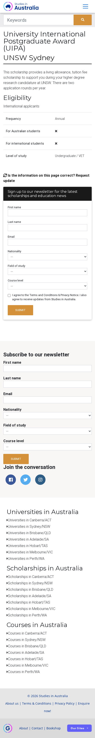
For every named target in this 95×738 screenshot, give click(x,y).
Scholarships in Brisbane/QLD (30, 589)
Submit (20, 310)
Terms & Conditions (36, 703)
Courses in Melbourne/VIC (28, 665)
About (23, 728)
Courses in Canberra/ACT (27, 633)
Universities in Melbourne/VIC (30, 552)
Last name (14, 222)
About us (12, 703)
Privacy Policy (64, 703)
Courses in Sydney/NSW (27, 639)
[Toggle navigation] (85, 6)
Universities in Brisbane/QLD (29, 533)
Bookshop (53, 728)
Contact (37, 728)
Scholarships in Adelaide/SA (29, 596)
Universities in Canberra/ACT (29, 520)
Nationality (14, 251)
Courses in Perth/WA (24, 671)
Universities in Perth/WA (26, 558)
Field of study (16, 266)
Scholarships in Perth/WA (27, 615)
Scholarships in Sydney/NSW (30, 583)
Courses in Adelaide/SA (26, 652)
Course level (15, 280)
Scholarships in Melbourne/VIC (31, 608)
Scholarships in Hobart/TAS (29, 602)
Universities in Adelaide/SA (28, 539)
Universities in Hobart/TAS (28, 545)
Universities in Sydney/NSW (29, 526)
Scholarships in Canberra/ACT (31, 576)
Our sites (77, 728)
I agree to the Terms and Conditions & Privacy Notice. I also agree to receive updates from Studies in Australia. (49, 297)
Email (11, 237)
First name (14, 207)
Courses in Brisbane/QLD (27, 646)
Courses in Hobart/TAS (25, 659)
